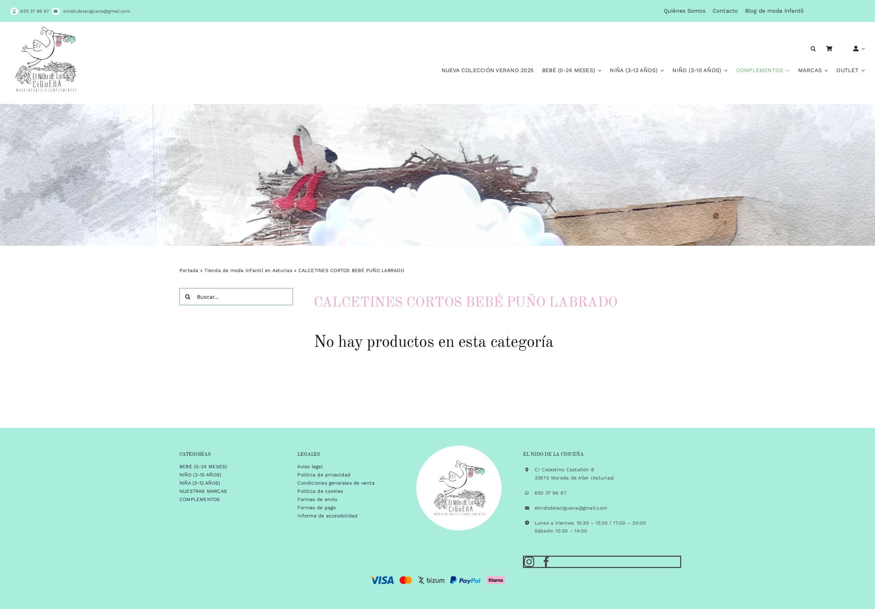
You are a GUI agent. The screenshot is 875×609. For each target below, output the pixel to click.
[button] (813, 48)
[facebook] (546, 562)
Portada (189, 270)
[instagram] (529, 562)
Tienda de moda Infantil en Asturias (248, 270)
